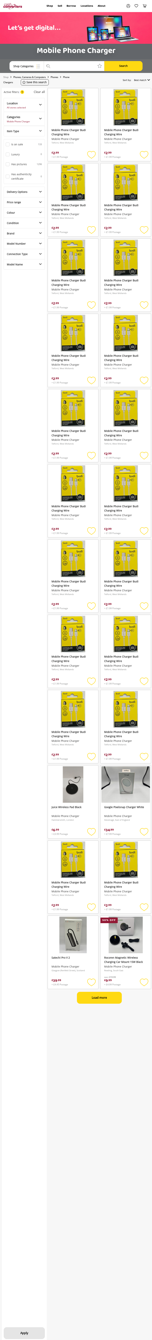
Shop (50, 6)
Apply (24, 1333)
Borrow (71, 6)
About (101, 6)
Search (123, 66)
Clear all (39, 91)
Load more (99, 998)
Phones (54, 77)
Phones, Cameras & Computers (29, 77)
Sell (60, 6)
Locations (87, 6)
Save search (37, 82)
